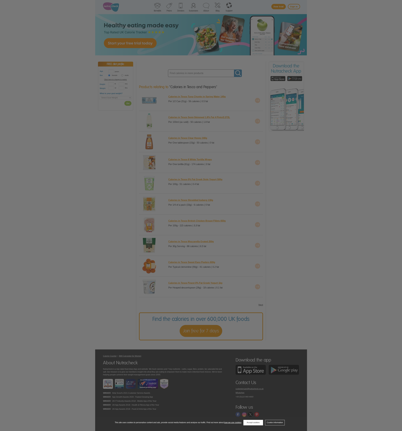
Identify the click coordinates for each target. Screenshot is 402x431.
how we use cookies (232, 422)
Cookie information (275, 422)
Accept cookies (253, 422)
